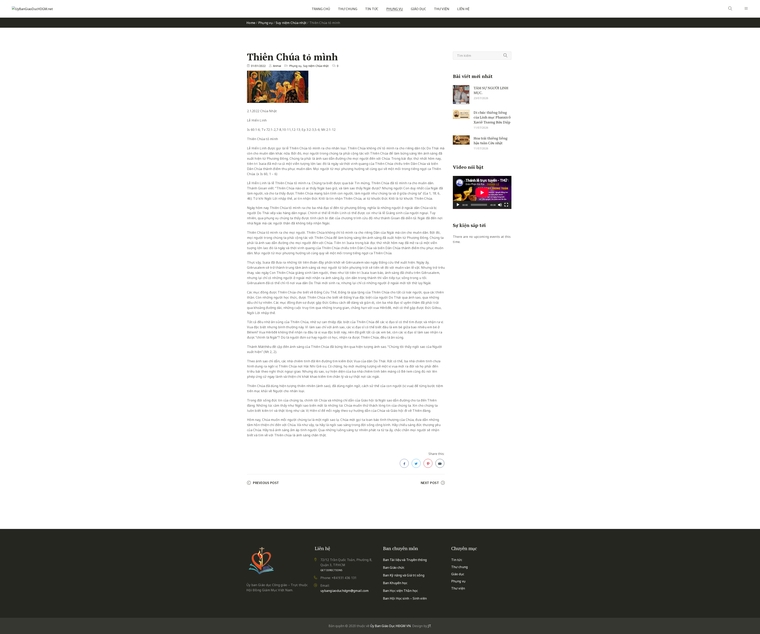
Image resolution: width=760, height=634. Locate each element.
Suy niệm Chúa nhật (291, 23)
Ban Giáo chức (393, 567)
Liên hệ (463, 9)
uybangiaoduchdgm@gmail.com (344, 590)
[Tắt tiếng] (500, 205)
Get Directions (331, 570)
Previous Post (266, 483)
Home (250, 23)
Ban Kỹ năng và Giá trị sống (403, 575)
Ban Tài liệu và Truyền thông (405, 560)
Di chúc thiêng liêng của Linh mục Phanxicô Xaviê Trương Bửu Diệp (492, 117)
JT (429, 626)
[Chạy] (458, 205)
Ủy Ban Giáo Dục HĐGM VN (390, 626)
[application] (482, 192)
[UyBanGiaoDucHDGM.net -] (32, 8)
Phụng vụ (394, 9)
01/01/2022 (258, 66)
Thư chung (347, 9)
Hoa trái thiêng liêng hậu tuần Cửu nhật (490, 140)
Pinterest (428, 463)
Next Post (430, 483)
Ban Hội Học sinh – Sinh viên (405, 598)
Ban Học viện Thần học (400, 590)
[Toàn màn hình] (506, 205)
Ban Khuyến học (395, 583)
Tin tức (371, 9)
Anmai (277, 66)
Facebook (404, 463)
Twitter (416, 463)
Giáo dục (418, 9)
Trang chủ (321, 9)
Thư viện (441, 9)
